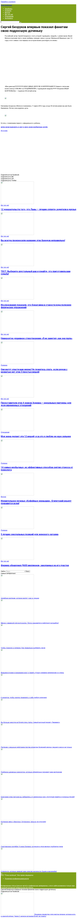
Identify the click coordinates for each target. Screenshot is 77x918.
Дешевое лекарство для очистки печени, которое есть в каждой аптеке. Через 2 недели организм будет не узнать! (38, 915)
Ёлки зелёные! (6, 5)
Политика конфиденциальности (17, 879)
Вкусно (7, 13)
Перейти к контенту (8, 2)
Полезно (8, 11)
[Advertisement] (38, 63)
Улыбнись (8, 9)
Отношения (9, 16)
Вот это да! (9, 14)
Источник (4, 131)
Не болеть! (9, 18)
